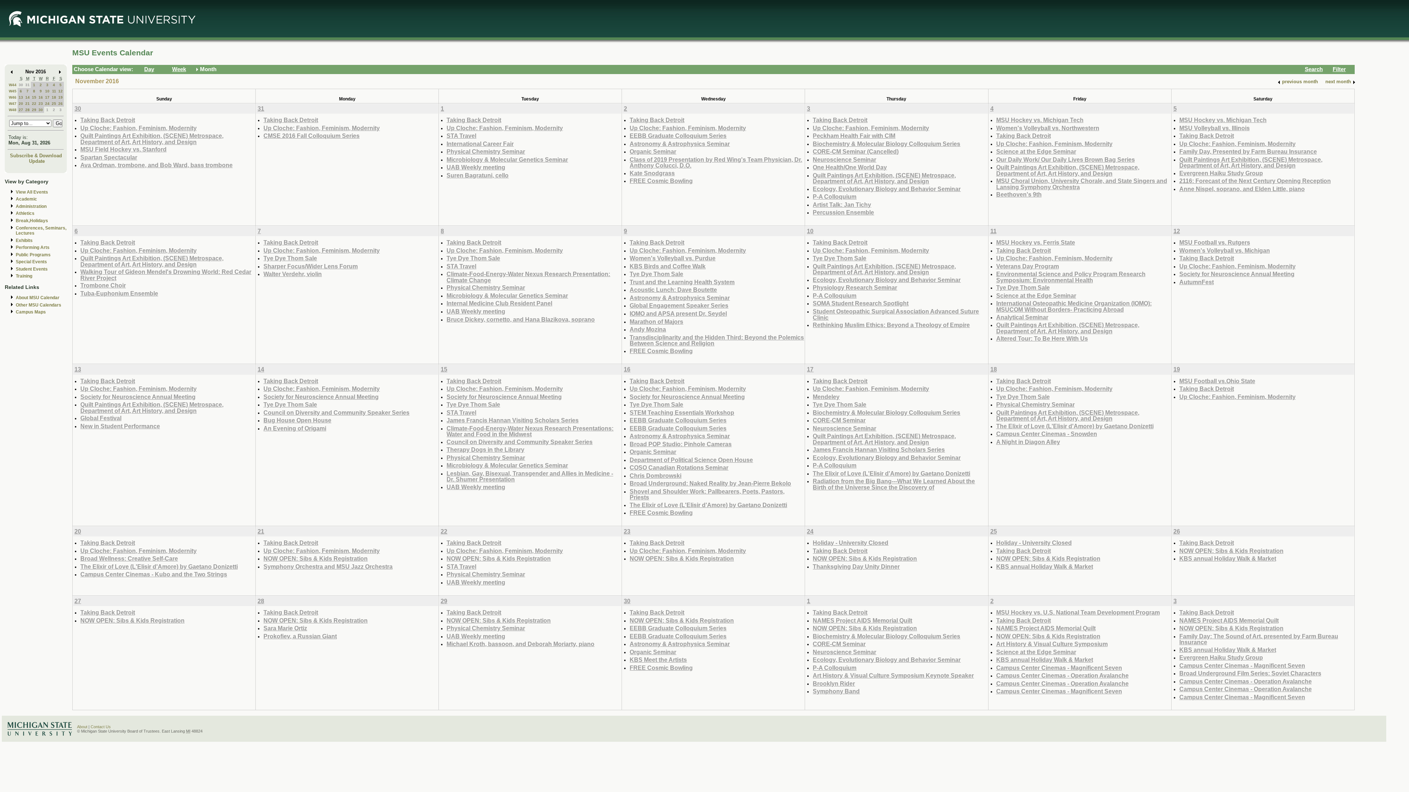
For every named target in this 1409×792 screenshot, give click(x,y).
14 (27, 97)
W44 (13, 85)
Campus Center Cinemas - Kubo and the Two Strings (153, 574)
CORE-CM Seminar (839, 420)
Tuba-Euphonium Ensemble (119, 293)
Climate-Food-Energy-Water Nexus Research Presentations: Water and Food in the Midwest (530, 431)
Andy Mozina (648, 329)
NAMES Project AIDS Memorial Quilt (862, 620)
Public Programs (33, 254)
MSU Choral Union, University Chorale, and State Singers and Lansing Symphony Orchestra (1081, 183)
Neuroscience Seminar (844, 159)
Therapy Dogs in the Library (485, 449)
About (82, 727)
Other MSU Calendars (38, 305)
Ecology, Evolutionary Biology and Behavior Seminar (887, 189)
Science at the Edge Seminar (1036, 151)
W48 (13, 110)
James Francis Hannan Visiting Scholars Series (513, 420)
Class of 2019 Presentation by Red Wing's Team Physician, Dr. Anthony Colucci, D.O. (716, 162)
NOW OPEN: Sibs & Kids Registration (315, 558)
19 (60, 97)
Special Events (31, 261)
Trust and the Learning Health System (682, 282)
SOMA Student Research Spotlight (861, 303)
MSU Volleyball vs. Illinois (1214, 128)
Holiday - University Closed (850, 542)
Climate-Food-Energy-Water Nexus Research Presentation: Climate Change (528, 277)
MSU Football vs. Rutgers (1214, 242)
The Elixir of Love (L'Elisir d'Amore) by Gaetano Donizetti (708, 505)
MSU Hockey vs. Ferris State (1035, 242)
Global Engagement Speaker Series (679, 305)
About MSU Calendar (37, 297)
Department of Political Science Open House (691, 459)
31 (27, 85)
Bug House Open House (297, 420)
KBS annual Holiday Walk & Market (1044, 566)
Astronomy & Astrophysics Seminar (680, 143)
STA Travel (461, 135)
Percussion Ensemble (843, 212)
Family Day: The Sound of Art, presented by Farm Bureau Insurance (1258, 639)
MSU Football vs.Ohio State (1217, 381)
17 (47, 97)
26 (60, 104)
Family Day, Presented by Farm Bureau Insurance (1248, 151)
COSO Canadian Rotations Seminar (679, 467)
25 (54, 104)
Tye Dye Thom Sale (290, 258)
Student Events (32, 269)
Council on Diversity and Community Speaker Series (336, 412)
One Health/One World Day (850, 167)
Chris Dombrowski (655, 475)
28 (27, 110)
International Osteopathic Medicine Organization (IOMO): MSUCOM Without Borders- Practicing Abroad (1074, 306)
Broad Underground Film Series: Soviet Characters (1250, 673)
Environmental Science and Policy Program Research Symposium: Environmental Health (1071, 277)
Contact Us (101, 727)
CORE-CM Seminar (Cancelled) (856, 151)
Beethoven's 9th (1019, 194)
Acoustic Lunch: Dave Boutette (673, 289)
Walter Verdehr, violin (292, 274)
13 (21, 97)
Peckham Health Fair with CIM (854, 135)
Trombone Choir (103, 285)
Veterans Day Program (1027, 266)
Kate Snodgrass (652, 173)
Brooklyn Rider (834, 683)
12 (60, 91)
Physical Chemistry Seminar (486, 151)
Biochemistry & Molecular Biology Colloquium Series (886, 143)
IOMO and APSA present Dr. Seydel (678, 313)
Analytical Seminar (1022, 317)
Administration (31, 206)
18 (54, 97)
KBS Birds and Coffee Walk (668, 266)
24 (47, 104)
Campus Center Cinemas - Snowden (1046, 433)
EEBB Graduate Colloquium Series (678, 135)
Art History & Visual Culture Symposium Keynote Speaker (893, 675)
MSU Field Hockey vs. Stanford (123, 149)
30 (21, 85)
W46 (13, 97)
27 (21, 110)
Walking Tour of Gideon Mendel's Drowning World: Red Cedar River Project (165, 274)
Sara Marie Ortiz (285, 628)
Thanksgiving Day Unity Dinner (856, 566)
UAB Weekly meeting (476, 167)
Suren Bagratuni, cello (478, 175)
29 (34, 110)
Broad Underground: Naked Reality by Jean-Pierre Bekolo (710, 483)
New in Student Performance (120, 426)
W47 (13, 104)
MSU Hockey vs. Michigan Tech (1040, 120)
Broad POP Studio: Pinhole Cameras (681, 444)
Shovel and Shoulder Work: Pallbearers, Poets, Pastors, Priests (707, 494)
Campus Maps (31, 312)
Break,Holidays (32, 220)
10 (47, 91)
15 (34, 97)
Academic (26, 199)
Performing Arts (33, 247)
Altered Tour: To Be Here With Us (1042, 338)
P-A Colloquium (834, 196)
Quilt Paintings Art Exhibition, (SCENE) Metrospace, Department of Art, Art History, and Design (151, 138)
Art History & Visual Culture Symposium (1052, 644)
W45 (13, 91)
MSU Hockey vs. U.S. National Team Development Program (1078, 612)
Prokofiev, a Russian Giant (300, 636)
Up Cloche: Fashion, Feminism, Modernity (138, 128)
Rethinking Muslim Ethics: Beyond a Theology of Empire (891, 325)
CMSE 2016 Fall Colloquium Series (311, 135)
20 (21, 104)
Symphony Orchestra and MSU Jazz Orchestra (328, 566)
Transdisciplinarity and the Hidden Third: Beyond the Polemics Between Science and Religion (717, 340)
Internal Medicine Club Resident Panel (499, 303)
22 (34, 104)
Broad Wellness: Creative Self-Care (129, 558)
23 (41, 104)
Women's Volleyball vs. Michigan (1224, 250)
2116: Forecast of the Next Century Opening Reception (1255, 180)
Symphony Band (836, 691)
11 (54, 91)
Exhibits (24, 240)
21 (27, 104)
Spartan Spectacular (108, 157)
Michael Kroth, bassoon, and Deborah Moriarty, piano (520, 644)
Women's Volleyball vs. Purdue (673, 258)
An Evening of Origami (294, 428)
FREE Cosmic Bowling (661, 180)
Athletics (25, 213)
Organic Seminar (653, 151)
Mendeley (826, 396)
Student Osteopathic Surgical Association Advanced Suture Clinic (896, 314)
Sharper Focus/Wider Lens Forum (310, 266)
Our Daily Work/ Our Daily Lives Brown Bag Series (1065, 159)
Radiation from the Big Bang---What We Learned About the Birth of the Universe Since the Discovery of (894, 484)
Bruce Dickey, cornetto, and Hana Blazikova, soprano (521, 319)
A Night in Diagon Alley (1028, 442)
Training (24, 276)
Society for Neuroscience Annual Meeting (1237, 274)
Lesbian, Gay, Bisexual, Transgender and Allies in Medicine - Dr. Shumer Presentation (530, 476)
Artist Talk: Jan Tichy (842, 204)
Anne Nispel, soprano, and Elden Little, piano (1242, 189)
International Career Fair (480, 143)
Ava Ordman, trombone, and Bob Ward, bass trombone (156, 165)
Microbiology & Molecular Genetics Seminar (507, 159)
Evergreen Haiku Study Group (1221, 173)
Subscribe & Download (36, 155)
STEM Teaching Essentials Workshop (682, 412)
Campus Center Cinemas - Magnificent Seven (1059, 667)
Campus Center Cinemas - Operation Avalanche (1062, 675)
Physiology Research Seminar (855, 287)
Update (37, 161)
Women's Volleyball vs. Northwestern (1047, 128)
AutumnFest (1196, 282)
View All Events (32, 192)
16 (41, 97)
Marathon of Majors (656, 321)
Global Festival (100, 418)
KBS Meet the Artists (658, 659)
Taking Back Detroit (107, 120)
